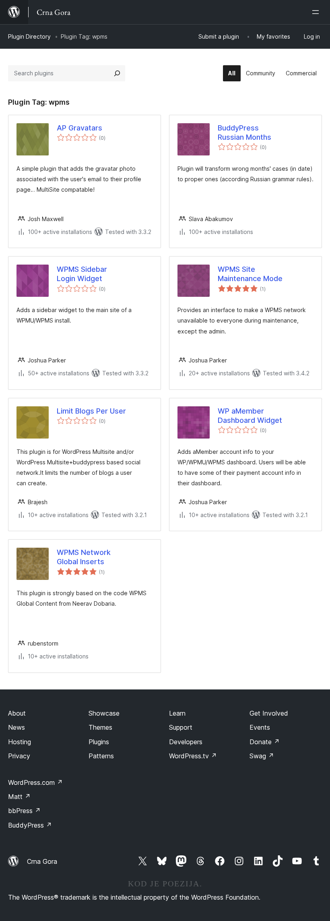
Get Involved (269, 713)
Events (260, 727)
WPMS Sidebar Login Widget (82, 274)
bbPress (24, 811)
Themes (100, 727)
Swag (262, 756)
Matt (19, 797)
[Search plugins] (117, 73)
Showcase (104, 713)
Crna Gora (42, 861)
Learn (177, 713)
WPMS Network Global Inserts (84, 557)
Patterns (101, 756)
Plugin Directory (29, 36)
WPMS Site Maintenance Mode (250, 274)
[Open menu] (317, 12)
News (16, 727)
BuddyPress (30, 825)
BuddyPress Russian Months (244, 132)
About (17, 713)
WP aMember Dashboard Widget (250, 415)
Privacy (19, 756)
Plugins (99, 742)
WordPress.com (35, 782)
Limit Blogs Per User (91, 411)
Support (180, 727)
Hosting (19, 742)
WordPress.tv (193, 756)
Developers (185, 742)
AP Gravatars (79, 128)
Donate (265, 742)
